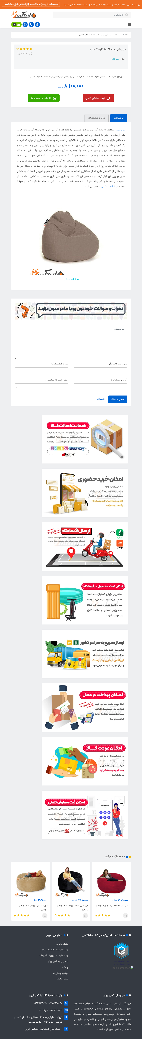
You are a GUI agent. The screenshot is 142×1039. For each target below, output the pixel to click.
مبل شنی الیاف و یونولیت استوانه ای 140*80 (72, 908)
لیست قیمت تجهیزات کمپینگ (54, 955)
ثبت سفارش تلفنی (95, 98)
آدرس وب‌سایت (119, 380)
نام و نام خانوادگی (117, 364)
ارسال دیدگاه (118, 399)
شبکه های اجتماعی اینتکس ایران (42, 1029)
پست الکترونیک (59, 364)
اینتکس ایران (62, 944)
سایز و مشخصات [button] (96, 118)
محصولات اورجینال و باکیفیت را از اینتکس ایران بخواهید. (31, 4)
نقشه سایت (62, 979)
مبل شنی (115, 59)
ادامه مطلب (70, 279)
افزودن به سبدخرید (41, 98)
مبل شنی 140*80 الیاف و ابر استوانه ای (111, 905)
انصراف (101, 399)
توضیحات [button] (119, 118)
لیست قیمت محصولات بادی (54, 950)
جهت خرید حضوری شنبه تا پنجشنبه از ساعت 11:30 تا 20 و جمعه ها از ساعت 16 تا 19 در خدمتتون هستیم (101, 5)
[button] (37, 24)
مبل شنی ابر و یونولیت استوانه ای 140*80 (32, 908)
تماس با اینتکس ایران (58, 961)
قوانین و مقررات (60, 973)
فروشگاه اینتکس (109, 187)
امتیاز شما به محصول (57, 380)
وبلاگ (65, 967)
